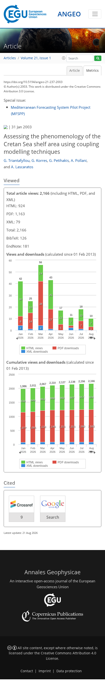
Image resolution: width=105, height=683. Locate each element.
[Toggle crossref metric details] (21, 504)
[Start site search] (97, 58)
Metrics (92, 70)
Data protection (69, 671)
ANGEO (69, 13)
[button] (63, 58)
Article (74, 70)
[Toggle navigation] (94, 14)
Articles (10, 58)
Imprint (45, 671)
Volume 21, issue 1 (36, 58)
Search (52, 517)
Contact (27, 671)
